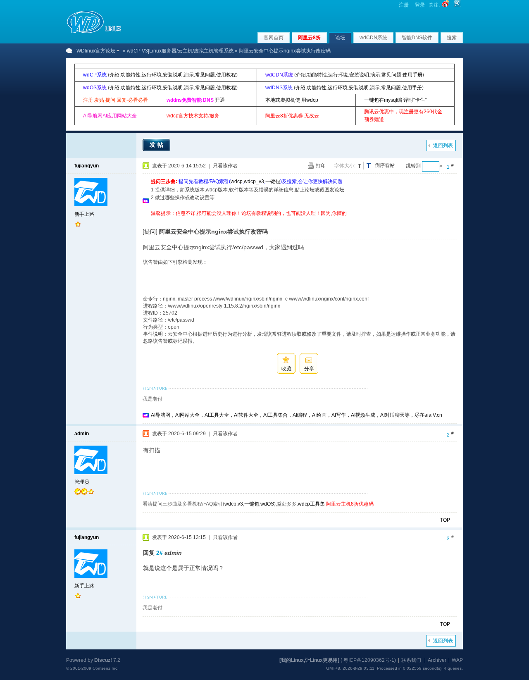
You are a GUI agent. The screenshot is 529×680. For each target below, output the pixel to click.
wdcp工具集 (311, 504)
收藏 (286, 369)
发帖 (157, 144)
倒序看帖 (385, 165)
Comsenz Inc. (106, 668)
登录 (420, 5)
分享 (309, 369)
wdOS (267, 504)
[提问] (150, 231)
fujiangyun (86, 166)
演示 (189, 75)
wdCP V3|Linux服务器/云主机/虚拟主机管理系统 (180, 51)
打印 (321, 166)
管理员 (81, 482)
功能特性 (131, 75)
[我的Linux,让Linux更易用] (309, 660)
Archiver (437, 660)
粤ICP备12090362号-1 (368, 660)
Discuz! (103, 660)
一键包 (272, 181)
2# (159, 552)
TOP (445, 520)
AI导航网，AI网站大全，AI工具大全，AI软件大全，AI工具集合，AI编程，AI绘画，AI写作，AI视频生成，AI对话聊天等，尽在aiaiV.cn (296, 415)
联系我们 (411, 660)
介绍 (114, 75)
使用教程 (226, 75)
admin (81, 434)
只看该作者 (225, 166)
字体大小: (344, 166)
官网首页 (274, 38)
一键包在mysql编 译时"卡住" (395, 100)
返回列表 (443, 145)
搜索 (452, 38)
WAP (457, 660)
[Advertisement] (301, 220)
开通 (220, 100)
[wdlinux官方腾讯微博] (457, 5)
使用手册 (412, 75)
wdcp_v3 (254, 181)
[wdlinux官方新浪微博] (445, 5)
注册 (404, 5)
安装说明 (173, 75)
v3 (240, 504)
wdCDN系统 (373, 38)
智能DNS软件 (417, 38)
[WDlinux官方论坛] (94, 32)
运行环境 (152, 75)
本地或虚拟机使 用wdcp (291, 100)
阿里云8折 (309, 38)
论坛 (340, 38)
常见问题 (205, 75)
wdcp (237, 181)
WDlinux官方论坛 (95, 51)
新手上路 (84, 214)
